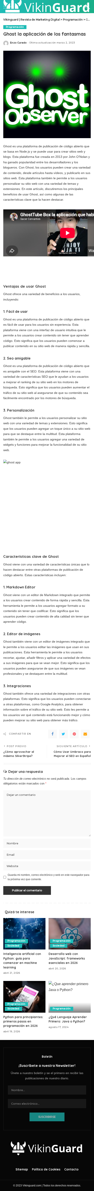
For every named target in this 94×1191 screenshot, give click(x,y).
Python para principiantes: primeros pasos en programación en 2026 (23, 1021)
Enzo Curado (18, 43)
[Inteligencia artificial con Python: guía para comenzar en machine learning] (24, 934)
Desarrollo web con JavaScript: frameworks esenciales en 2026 (67, 958)
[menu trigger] (8, 6)
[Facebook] (52, 734)
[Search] (86, 6)
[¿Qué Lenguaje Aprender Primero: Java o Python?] (70, 997)
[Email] (85, 734)
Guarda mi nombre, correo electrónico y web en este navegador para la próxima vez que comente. (48, 877)
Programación (15, 27)
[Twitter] (63, 734)
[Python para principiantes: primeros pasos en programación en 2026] (24, 997)
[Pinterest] (74, 734)
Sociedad (13, 945)
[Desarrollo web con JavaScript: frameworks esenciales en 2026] (70, 934)
